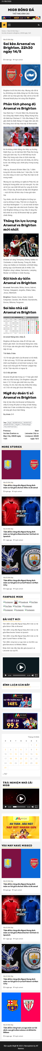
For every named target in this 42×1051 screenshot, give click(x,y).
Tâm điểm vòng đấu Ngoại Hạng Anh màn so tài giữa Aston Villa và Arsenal (20, 486)
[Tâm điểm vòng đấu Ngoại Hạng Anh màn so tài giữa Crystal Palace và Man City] (21, 559)
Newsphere (28, 1046)
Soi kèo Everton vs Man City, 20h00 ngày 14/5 (12, 435)
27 (21, 763)
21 (26, 759)
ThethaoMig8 (26, 424)
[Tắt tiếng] (33, 675)
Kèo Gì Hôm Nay (8, 39)
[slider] (19, 675)
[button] (21, 667)
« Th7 (5, 774)
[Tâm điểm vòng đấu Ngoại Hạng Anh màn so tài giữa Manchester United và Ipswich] (21, 511)
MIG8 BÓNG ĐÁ (21, 10)
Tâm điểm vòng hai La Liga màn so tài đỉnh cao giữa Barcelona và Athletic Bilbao (20, 1030)
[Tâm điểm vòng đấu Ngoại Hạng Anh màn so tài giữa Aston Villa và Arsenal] (21, 464)
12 (16, 754)
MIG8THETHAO (9, 424)
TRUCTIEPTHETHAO (10, 427)
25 (11, 763)
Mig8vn (17, 424)
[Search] (38, 25)
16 (37, 754)
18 (11, 759)
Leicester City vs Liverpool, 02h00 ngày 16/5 (32, 435)
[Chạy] (6, 675)
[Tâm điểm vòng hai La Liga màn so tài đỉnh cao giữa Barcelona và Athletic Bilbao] (21, 1007)
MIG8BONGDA (17, 422)
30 (37, 763)
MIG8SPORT (27, 422)
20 (21, 759)
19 (16, 759)
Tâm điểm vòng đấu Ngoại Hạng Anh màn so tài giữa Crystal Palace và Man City (20, 582)
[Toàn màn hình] (36, 675)
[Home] (4, 25)
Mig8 (9, 422)
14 (26, 754)
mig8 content (19, 60)
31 (5, 768)
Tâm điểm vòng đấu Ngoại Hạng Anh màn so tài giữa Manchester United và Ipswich (21, 534)
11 (11, 754)
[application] (21, 667)
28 (26, 763)
